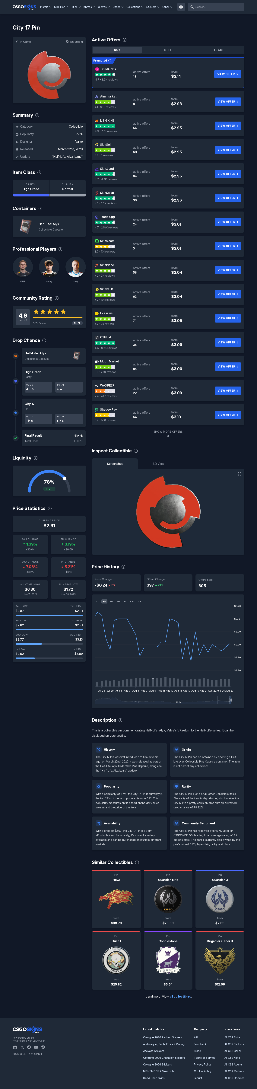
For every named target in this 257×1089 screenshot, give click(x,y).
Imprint (198, 1078)
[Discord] (16, 1047)
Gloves (102, 6)
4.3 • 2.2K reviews (106, 203)
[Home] (26, 7)
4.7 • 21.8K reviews (106, 227)
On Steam (76, 41)
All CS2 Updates (234, 1078)
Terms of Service (204, 1057)
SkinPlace (107, 265)
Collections (133, 6)
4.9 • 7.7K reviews (106, 131)
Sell (168, 50)
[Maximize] (239, 474)
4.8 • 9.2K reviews (106, 347)
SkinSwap (107, 193)
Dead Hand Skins (154, 1078)
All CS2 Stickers (234, 1044)
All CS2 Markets (234, 1071)
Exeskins (106, 313)
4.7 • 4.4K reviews (106, 179)
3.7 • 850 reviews (105, 420)
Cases (116, 6)
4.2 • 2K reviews (105, 275)
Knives (88, 6)
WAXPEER (107, 385)
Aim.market (108, 96)
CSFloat (105, 337)
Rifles (74, 6)
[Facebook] (30, 1047)
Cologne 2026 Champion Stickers (164, 1057)
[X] (23, 1047)
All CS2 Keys (232, 1057)
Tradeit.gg (107, 217)
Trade (219, 50)
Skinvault (106, 289)
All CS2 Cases (233, 1050)
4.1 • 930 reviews (105, 107)
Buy (117, 50)
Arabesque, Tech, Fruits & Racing (164, 1044)
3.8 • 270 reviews (105, 372)
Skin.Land (107, 168)
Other (165, 6)
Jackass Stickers (153, 1050)
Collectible (76, 126)
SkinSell (105, 144)
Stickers (151, 6)
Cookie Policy (202, 1071)
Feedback (200, 1044)
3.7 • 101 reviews (105, 251)
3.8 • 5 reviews (104, 155)
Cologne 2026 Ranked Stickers (162, 1037)
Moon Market (109, 361)
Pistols (44, 6)
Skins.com (107, 241)
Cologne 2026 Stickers (157, 1064)
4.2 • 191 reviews (105, 299)
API (196, 1037)
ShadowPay (108, 409)
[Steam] (44, 1047)
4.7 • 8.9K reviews (106, 79)
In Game (25, 41)
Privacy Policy (202, 1064)
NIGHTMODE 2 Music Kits (158, 1071)
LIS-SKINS (107, 120)
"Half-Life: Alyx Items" (67, 156)
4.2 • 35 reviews (105, 323)
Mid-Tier (59, 6)
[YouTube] (37, 1047)
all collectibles (180, 996)
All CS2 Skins (232, 1037)
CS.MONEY (108, 69)
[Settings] (181, 7)
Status (197, 1050)
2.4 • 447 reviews (106, 396)
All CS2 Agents (233, 1064)
